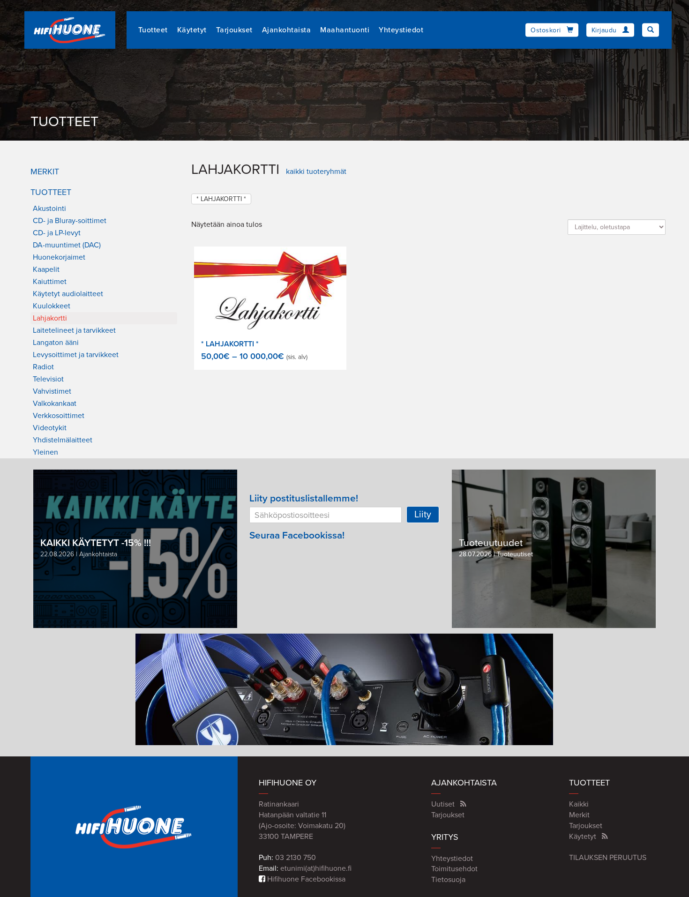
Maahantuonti (344, 30)
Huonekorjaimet (59, 257)
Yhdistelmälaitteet (62, 440)
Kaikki (579, 804)
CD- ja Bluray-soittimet (69, 220)
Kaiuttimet (50, 281)
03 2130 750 (295, 857)
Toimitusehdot (454, 869)
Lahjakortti (50, 318)
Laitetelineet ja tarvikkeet (74, 330)
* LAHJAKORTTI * (221, 199)
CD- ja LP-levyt (57, 233)
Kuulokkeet (51, 306)
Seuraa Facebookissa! (296, 535)
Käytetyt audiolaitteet (68, 294)
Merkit (44, 171)
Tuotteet (153, 30)
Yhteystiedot (401, 30)
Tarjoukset (234, 30)
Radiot (43, 367)
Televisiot (48, 379)
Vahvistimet (52, 391)
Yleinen (45, 452)
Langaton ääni (56, 342)
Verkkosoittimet (58, 415)
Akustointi (49, 208)
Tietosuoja (448, 879)
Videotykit (50, 428)
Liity (422, 514)
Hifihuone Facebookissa (305, 879)
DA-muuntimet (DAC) (67, 245)
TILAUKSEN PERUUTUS (607, 857)
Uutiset (443, 804)
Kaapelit (46, 269)
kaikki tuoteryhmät (316, 171)
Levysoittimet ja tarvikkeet (76, 354)
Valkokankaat (54, 403)
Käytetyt (192, 30)
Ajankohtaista (286, 30)
